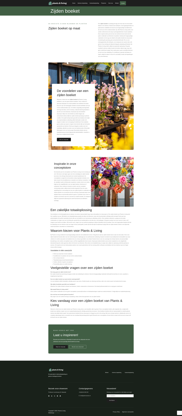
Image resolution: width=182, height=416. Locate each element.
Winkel (117, 3)
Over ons (110, 3)
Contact (123, 3)
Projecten (103, 3)
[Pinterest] (57, 396)
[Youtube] (60, 396)
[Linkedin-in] (51, 396)
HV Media (57, 412)
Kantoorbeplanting (94, 3)
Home (73, 3)
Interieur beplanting (82, 3)
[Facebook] (48, 396)
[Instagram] (54, 396)
